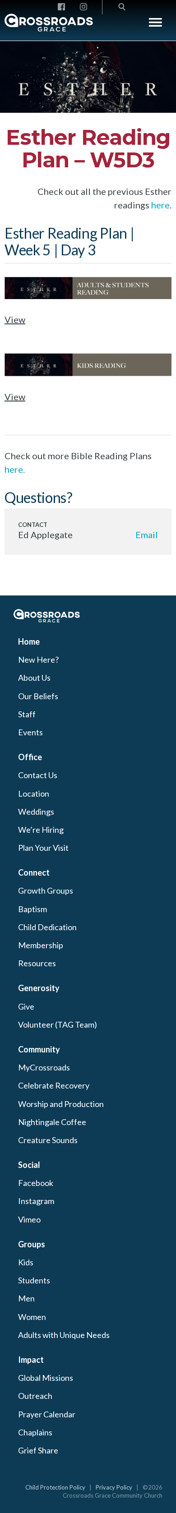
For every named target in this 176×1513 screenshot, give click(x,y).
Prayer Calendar (46, 1414)
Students (34, 1280)
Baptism (32, 909)
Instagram (36, 1201)
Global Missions (45, 1378)
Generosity (39, 988)
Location (33, 793)
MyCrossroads (44, 1067)
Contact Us (37, 775)
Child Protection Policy (55, 1487)
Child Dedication (47, 927)
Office (30, 757)
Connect (34, 872)
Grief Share (38, 1450)
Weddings (36, 811)
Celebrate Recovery (53, 1085)
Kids (25, 1262)
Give (26, 1006)
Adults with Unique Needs (64, 1335)
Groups (31, 1244)
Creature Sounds (48, 1140)
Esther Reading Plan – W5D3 (88, 149)
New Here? (38, 659)
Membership (40, 945)
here (160, 204)
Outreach (35, 1396)
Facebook (35, 1183)
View (15, 319)
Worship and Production (61, 1104)
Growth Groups (45, 890)
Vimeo (29, 1219)
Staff (27, 714)
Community (39, 1049)
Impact (31, 1360)
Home (29, 641)
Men (26, 1298)
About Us (34, 678)
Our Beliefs (38, 696)
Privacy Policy (114, 1487)
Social (29, 1165)
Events (30, 732)
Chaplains (35, 1432)
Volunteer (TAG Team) (57, 1024)
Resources (37, 963)
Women (32, 1317)
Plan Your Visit (43, 848)
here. (15, 469)
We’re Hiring (41, 830)
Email (146, 534)
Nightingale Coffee (52, 1122)
